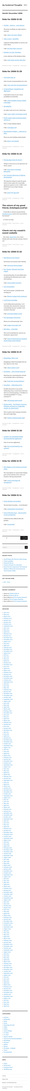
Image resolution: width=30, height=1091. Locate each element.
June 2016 (6, 726)
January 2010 (7, 830)
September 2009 (8, 838)
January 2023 (7, 635)
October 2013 (7, 763)
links (11, 48)
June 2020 (6, 666)
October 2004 (7, 925)
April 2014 (6, 753)
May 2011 (6, 803)
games (9, 192)
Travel (5, 1050)
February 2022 (8, 647)
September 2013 (8, 765)
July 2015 (6, 732)
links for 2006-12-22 (12, 252)
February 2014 (8, 757)
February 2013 (7, 776)
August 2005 (7, 907)
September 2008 (8, 855)
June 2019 (6, 686)
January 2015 (7, 738)
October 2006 (7, 896)
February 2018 (8, 711)
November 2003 (8, 946)
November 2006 (8, 894)
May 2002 (6, 981)
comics (9, 114)
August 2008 (7, 857)
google (19, 418)
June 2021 (6, 657)
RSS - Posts (7, 582)
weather (9, 418)
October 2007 (7, 873)
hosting (12, 400)
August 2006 (7, 900)
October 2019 (7, 680)
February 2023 (8, 633)
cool (12, 35)
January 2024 (7, 622)
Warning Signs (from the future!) (13, 160)
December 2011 (8, 790)
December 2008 (8, 849)
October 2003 (7, 948)
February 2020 (8, 672)
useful (16, 400)
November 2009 (8, 834)
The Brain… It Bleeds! (10, 1048)
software (6, 448)
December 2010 (8, 813)
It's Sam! (6, 1034)
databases (23, 296)
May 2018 (6, 705)
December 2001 (8, 990)
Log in (5, 1063)
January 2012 (7, 788)
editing (19, 35)
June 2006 (6, 903)
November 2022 (8, 639)
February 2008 (8, 867)
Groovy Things (15, 223)
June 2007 (6, 880)
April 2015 (6, 736)
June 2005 (6, 909)
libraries (9, 296)
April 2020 (6, 668)
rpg (14, 192)
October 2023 (7, 624)
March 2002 (7, 984)
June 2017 (6, 714)
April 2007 (6, 884)
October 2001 (7, 994)
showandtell (10, 524)
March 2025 (7, 616)
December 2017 (8, 713)
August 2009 (7, 840)
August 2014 (7, 747)
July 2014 (6, 749)
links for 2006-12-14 (11, 495)
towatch (13, 367)
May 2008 (6, 863)
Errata (5, 1023)
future (12, 169)
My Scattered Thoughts (12, 5)
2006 (8, 85)
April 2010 (6, 826)
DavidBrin (14, 100)
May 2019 (6, 687)
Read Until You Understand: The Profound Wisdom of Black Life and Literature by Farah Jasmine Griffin (15, 568)
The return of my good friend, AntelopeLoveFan (14, 206)
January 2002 (7, 988)
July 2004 (6, 930)
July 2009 (6, 842)
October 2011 (7, 794)
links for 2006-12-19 (11, 461)
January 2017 (7, 724)
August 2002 (7, 975)
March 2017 (7, 720)
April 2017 (6, 718)
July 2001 (6, 1000)
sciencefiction (19, 509)
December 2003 (8, 944)
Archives (6, 1017)
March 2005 (7, 915)
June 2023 (6, 628)
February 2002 (8, 986)
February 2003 (8, 963)
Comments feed (8, 1067)
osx (21, 446)
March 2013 (7, 774)
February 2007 (8, 888)
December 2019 (8, 676)
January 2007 (7, 890)
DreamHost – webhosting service (13, 385)
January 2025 (7, 620)
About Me (5, 1079)
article (9, 100)
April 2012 (6, 784)
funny (9, 169)
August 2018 (7, 701)
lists (8, 48)
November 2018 (8, 695)
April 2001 (6, 1006)
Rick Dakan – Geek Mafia (11, 329)
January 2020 (7, 674)
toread (25, 114)
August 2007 (7, 876)
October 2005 (7, 905)
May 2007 (6, 882)
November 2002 (8, 969)
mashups (14, 418)
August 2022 (7, 641)
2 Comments (23, 65)
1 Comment (23, 346)
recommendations (22, 85)
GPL (19, 480)
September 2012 (8, 780)
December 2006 (8, 892)
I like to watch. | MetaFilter (11, 39)
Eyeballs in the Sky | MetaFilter (12, 52)
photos (9, 141)
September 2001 (8, 996)
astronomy (10, 265)
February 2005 (8, 917)
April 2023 (6, 632)
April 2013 (6, 772)
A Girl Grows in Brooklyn (10, 300)
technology (7, 102)
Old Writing (7, 1040)
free (12, 192)
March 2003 (7, 961)
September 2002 (8, 973)
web (8, 400)
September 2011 (8, 795)
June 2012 (6, 782)
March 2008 (7, 865)
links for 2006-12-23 (12, 154)
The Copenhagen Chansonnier (12, 317)
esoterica (16, 60)
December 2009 (8, 832)
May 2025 (6, 614)
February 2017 (7, 722)
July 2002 (6, 977)
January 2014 (7, 759)
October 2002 (7, 971)
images (20, 265)
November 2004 (8, 923)
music (15, 35)
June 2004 (6, 932)
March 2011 (7, 807)
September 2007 (8, 875)
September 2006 (8, 898)
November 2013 (8, 761)
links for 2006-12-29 (12, 71)
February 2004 (8, 940)
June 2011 (6, 801)
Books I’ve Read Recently (9, 1082)
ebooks (6, 340)
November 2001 (8, 992)
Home (4, 1075)
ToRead (24, 100)
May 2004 (6, 934)
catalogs (14, 296)
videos (9, 35)
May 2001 (6, 1004)
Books (5, 1021)
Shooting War (7, 106)
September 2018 (8, 699)
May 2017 (6, 716)
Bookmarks (7, 1019)
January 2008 (7, 869)
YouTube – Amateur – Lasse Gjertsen (14, 25)
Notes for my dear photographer (13, 1038)
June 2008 (6, 861)
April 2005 (6, 913)
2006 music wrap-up (9, 77)
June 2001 (6, 1002)
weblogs (15, 313)
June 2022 (6, 643)
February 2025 (8, 618)
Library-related (8, 1036)
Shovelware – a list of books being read (14, 371)
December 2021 (8, 649)
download (24, 338)
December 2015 (8, 730)
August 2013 (7, 767)
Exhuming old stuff (9, 1025)
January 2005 (7, 919)
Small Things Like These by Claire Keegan (15, 559)
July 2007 (6, 878)
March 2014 (7, 755)
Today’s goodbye (8, 561)
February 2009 (8, 848)
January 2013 (7, 778)
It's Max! (6, 1032)
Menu (25, 5)
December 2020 (8, 664)
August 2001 (7, 998)
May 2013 (6, 770)
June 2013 (6, 768)
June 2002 (6, 979)
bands (12, 60)
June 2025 (6, 612)
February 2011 (7, 809)
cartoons (19, 48)
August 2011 (7, 797)
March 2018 (7, 709)
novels (14, 340)
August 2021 (7, 653)
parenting (10, 313)
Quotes (6, 1046)
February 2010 (8, 828)
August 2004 (7, 929)
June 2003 (6, 956)
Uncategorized (15, 65)
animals (16, 141)
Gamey (6, 1029)
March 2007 (7, 886)
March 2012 (7, 786)
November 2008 (8, 851)
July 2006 (6, 902)
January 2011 (7, 811)
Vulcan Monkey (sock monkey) (12, 501)
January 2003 (7, 965)
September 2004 (8, 927)
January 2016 (7, 728)
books (9, 338)
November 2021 (8, 651)
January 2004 (7, 942)
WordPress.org (8, 1069)
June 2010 (6, 822)
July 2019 (6, 684)
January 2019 (7, 691)
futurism (19, 100)
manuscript (15, 325)
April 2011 (6, 805)
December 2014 (8, 740)
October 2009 (7, 836)
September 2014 (8, 745)
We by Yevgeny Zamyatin (20, 597)
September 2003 (8, 950)
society (9, 283)
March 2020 (7, 670)
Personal (6, 1042)
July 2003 (6, 954)
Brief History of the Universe (11, 257)
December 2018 (8, 693)
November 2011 (8, 792)
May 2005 (6, 911)
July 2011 (6, 799)
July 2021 (6, 655)
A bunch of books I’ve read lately (13, 565)
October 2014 (7, 743)
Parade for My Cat (8, 563)
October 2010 (7, 817)
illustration (7, 171)
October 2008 (7, 853)
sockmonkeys (11, 509)
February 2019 (8, 689)
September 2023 (8, 626)
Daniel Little (13, 237)
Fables (5, 1027)
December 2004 (8, 921)
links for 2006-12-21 (11, 352)
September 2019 (8, 682)
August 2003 (7, 952)
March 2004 (7, 938)
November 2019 (8, 678)
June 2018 (6, 703)
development (7, 482)
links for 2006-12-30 (12, 19)
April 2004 (6, 936)
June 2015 (6, 734)
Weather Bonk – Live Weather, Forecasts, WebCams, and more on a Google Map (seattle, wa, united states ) (15, 406)
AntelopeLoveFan (7, 214)
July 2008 (6, 859)
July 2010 (6, 821)
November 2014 (8, 741)
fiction (19, 296)
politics (13, 283)
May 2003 (6, 957)
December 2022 (8, 637)
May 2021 (6, 659)
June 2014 (6, 751)
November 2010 (8, 815)
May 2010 (6, 824)
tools (17, 192)
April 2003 (6, 959)
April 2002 (6, 983)
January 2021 (7, 662)
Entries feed (7, 1065)
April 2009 (6, 846)
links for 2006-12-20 (12, 430)
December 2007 (8, 871)
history (16, 265)
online (13, 114)
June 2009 (6, 844)
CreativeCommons (16, 338)
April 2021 (6, 660)
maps (22, 418)
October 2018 (7, 697)
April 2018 (6, 707)
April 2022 (6, 645)
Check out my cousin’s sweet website (13, 231)
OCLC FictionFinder (9, 286)
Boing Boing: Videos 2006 (11, 358)
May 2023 (6, 630)
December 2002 (8, 967)
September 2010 (8, 819)
